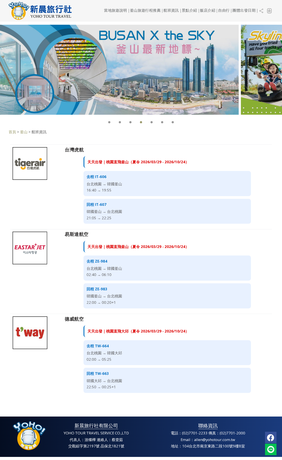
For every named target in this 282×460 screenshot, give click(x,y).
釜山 (24, 131)
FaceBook (270, 437)
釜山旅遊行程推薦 (145, 11)
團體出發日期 (244, 11)
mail (270, 449)
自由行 (224, 11)
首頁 (12, 131)
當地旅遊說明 (115, 11)
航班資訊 (171, 11)
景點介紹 (189, 11)
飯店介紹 (207, 11)
